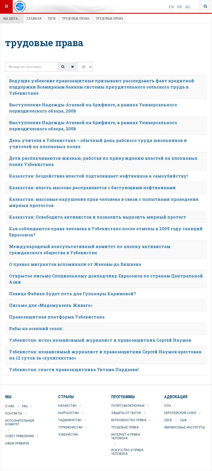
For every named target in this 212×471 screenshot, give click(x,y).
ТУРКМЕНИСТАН (70, 427)
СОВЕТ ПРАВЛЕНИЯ (19, 436)
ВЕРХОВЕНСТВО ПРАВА (128, 420)
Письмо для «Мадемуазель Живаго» (51, 305)
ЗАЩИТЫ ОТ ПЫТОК (126, 413)
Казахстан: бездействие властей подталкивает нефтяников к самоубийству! (98, 176)
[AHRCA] (33, 6)
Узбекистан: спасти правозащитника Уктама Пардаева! (74, 369)
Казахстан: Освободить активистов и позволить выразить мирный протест (97, 217)
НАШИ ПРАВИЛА (17, 443)
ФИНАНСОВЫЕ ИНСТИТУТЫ (184, 427)
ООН (167, 406)
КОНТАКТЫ (13, 413)
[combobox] (205, 6)
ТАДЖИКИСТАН (69, 420)
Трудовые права (75, 18)
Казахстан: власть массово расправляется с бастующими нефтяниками (92, 187)
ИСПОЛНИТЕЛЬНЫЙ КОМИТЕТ (19, 422)
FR (180, 7)
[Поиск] (63, 67)
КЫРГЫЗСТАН (68, 413)
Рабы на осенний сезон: (36, 328)
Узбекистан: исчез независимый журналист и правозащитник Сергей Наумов (100, 340)
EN (172, 7)
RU (187, 7)
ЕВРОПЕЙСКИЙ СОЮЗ (180, 413)
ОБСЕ (168, 420)
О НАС (9, 406)
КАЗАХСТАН (67, 406)
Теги (52, 18)
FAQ (25, 406)
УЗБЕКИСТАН (68, 434)
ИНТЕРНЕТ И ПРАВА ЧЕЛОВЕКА (125, 436)
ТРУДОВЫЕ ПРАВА (125, 427)
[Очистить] (72, 67)
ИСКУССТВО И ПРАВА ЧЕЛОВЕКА (127, 452)
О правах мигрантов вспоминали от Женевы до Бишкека (75, 264)
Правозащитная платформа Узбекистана (57, 317)
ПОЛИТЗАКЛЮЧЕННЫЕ (128, 406)
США (183, 420)
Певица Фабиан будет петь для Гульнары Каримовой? (72, 293)
